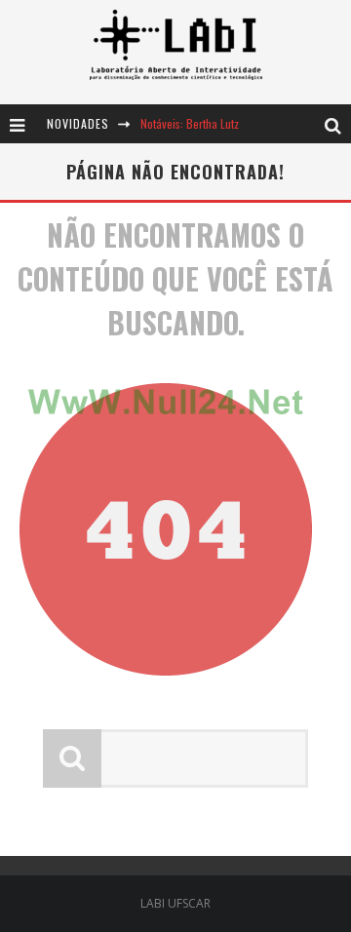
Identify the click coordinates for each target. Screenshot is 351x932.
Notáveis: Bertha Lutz (189, 123)
